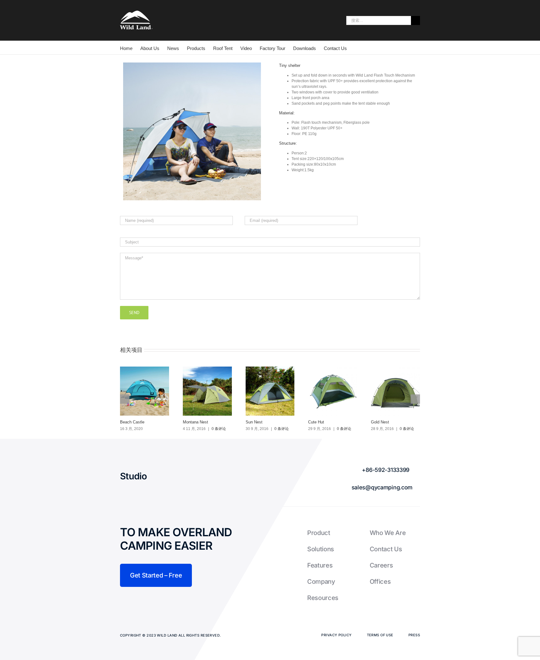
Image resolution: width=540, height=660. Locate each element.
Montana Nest (195, 422)
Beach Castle (132, 422)
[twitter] (178, 478)
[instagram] (192, 478)
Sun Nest (254, 422)
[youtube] (206, 478)
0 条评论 (219, 429)
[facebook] (165, 478)
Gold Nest (380, 422)
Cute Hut (316, 422)
